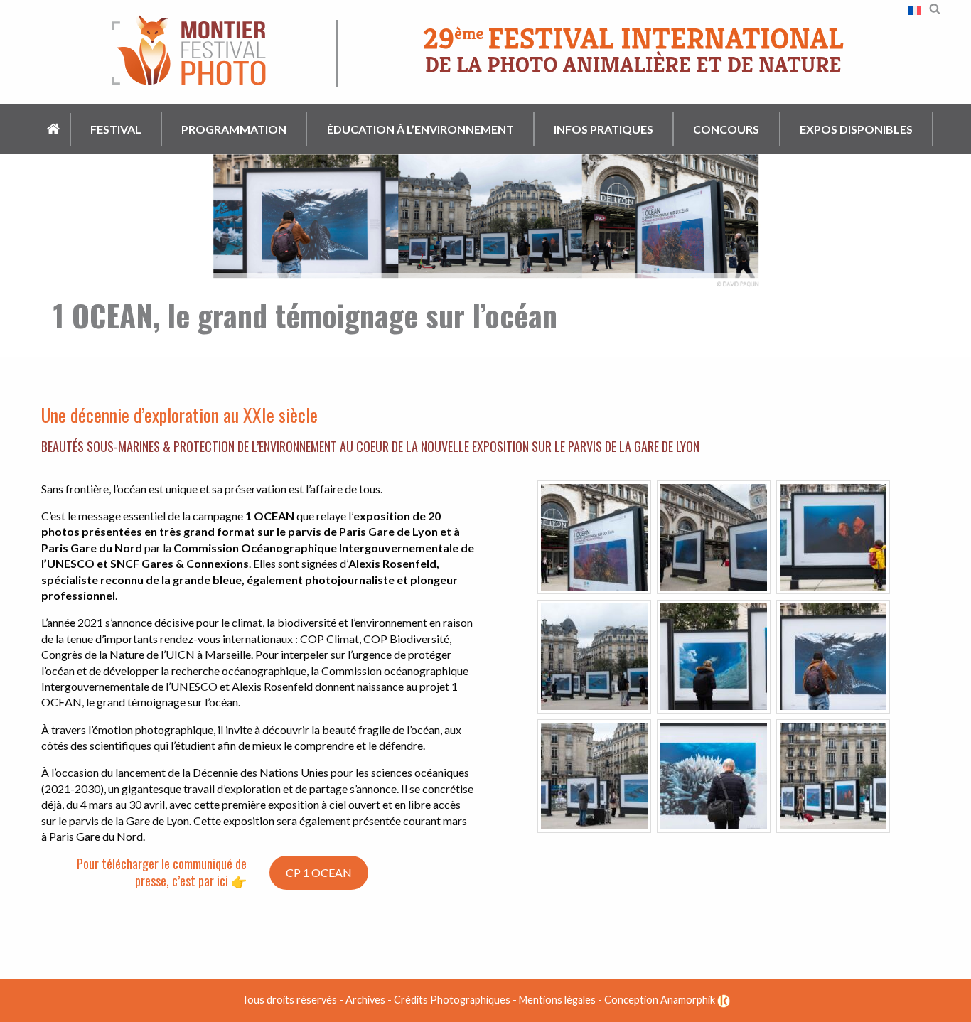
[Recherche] (934, 7)
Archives (365, 1000)
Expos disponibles (856, 129)
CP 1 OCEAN (319, 872)
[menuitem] (54, 129)
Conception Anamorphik (660, 1000)
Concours (726, 129)
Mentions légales (557, 1000)
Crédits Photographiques (452, 1000)
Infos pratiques (603, 129)
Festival (115, 129)
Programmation (233, 129)
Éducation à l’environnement (420, 129)
